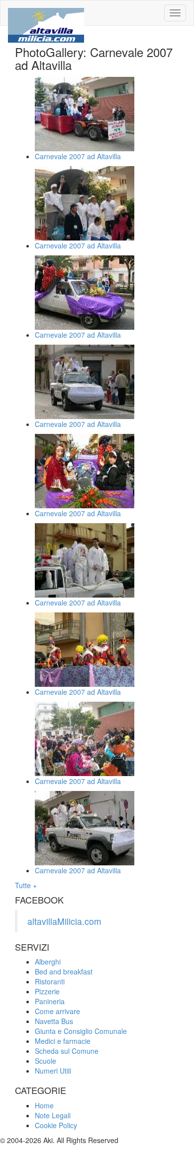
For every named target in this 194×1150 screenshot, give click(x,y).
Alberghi (48, 962)
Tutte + (26, 885)
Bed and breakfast (64, 971)
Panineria (50, 1001)
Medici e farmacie (63, 1041)
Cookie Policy (56, 1125)
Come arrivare (57, 1011)
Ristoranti (50, 981)
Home (44, 1105)
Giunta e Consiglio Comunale (81, 1031)
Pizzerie (47, 991)
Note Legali (53, 1115)
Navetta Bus (54, 1021)
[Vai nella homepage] (46, 12)
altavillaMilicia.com (64, 921)
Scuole (45, 1061)
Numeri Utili (53, 1071)
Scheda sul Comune (66, 1051)
